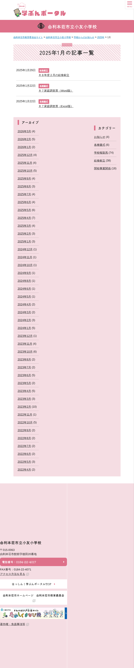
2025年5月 (24, 210)
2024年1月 (24, 328)
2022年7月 (24, 446)
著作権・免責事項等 (12, 624)
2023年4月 (24, 391)
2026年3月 (24, 131)
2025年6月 (24, 202)
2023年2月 (24, 406)
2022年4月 (24, 469)
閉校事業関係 (102, 168)
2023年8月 (24, 359)
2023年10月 (25, 351)
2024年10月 (25, 265)
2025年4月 (24, 217)
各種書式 (44, 86)
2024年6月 (24, 288)
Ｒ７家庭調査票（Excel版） (56, 106)
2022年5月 (24, 461)
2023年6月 (24, 375)
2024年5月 (24, 296)
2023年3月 (24, 398)
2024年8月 (24, 280)
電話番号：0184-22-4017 (19, 562)
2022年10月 (25, 422)
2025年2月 (24, 233)
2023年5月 (24, 383)
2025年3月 (24, 225)
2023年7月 (24, 367)
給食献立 (44, 70)
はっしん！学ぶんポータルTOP (31, 584)
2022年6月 (24, 453)
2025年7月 (24, 194)
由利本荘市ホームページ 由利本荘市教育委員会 (33, 595)
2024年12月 (25, 249)
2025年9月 (24, 178)
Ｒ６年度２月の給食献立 (54, 74)
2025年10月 (25, 170)
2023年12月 (25, 335)
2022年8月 (24, 438)
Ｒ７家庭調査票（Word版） (56, 90)
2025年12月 (25, 154)
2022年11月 (25, 414)
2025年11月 (25, 162)
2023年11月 (25, 343)
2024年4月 (24, 304)
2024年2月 (24, 320)
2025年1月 (24, 241)
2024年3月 (24, 312)
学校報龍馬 (101, 152)
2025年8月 (24, 186)
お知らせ (99, 136)
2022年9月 (24, 430)
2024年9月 (24, 273)
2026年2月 (24, 139)
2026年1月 (24, 147)
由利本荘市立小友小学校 (72, 26)
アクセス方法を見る (12, 574)
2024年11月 (25, 257)
